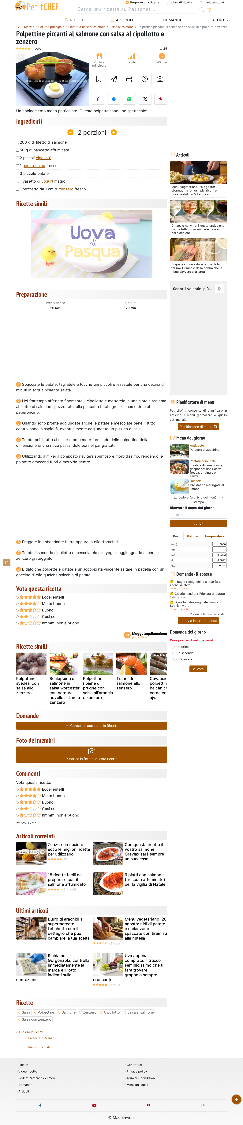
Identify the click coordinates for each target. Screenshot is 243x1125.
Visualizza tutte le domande (207, 614)
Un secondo (185, 653)
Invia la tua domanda (200, 621)
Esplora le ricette (31, 1032)
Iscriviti (198, 524)
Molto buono (53, 603)
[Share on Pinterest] (160, 99)
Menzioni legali (137, 1085)
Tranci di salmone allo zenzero (128, 683)
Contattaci (134, 1065)
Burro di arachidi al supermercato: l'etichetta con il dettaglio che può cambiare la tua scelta (69, 929)
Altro (217, 20)
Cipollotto (112, 1012)
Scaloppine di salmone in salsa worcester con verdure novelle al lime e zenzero (65, 690)
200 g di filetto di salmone (43, 142)
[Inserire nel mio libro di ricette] (99, 79)
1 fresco (39, 165)
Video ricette (27, 1071)
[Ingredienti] (6, 562)
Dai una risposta (179, 588)
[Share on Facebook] (98, 99)
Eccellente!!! (52, 597)
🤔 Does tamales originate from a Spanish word (194, 604)
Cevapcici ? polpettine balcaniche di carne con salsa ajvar (165, 688)
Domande (172, 20)
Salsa (26, 1012)
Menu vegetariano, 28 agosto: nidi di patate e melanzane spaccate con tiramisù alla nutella (146, 929)
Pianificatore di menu (196, 427)
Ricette (77, 20)
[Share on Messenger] (113, 99)
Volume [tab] (192, 536)
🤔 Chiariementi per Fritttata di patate (197, 593)
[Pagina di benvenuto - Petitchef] (18, 27)
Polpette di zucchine (204, 450)
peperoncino (34, 165)
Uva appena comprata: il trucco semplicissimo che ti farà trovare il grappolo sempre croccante (128, 967)
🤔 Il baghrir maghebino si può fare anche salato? (195, 583)
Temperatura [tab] (214, 536)
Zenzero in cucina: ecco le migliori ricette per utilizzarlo (69, 849)
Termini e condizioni (141, 1078)
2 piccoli (35, 158)
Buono (47, 610)
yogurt (47, 181)
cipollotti (43, 158)
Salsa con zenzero (36, 1019)
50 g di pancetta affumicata (44, 150)
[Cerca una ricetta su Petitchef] (202, 9)
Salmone (69, 1012)
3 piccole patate (34, 173)
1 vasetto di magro (42, 181)
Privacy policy (137, 1071)
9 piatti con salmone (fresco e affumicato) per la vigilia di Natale (145, 879)
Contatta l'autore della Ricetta (93, 726)
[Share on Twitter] (145, 99)
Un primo (183, 647)
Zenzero (89, 1012)
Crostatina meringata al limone (207, 487)
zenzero (66, 189)
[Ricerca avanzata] (209, 10)
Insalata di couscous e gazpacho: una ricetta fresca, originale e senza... (206, 471)
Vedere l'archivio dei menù (197, 497)
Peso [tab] (177, 536)
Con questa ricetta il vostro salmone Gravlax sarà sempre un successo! (144, 851)
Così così (49, 616)
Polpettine (46, 1012)
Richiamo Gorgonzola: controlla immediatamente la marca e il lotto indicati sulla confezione (52, 967)
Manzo (49, 1038)
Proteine (34, 1038)
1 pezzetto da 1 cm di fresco (53, 189)
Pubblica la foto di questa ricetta (92, 759)
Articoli (124, 20)
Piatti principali (39, 1047)
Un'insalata (184, 659)
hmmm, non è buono (60, 623)
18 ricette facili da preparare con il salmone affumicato (67, 879)
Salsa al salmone (140, 1012)
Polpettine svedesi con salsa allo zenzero (27, 685)
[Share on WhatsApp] (129, 99)
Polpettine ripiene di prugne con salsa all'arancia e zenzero (98, 688)
